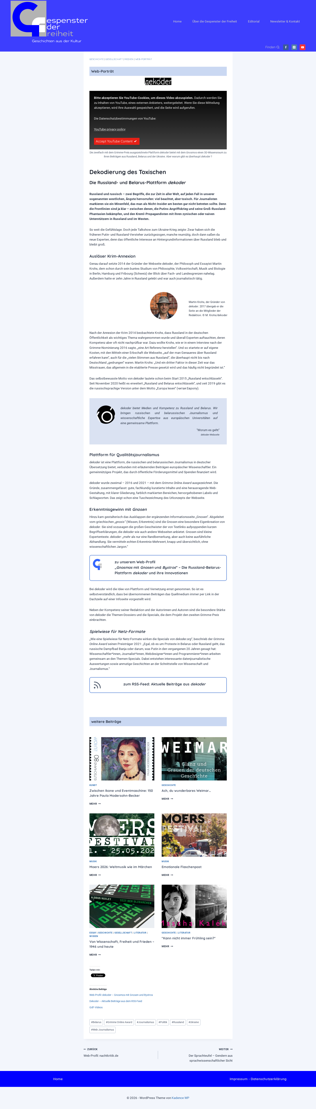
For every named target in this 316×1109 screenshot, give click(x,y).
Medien (129, 59)
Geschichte (96, 59)
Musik (93, 861)
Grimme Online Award (119, 1022)
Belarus (96, 1022)
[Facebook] (286, 47)
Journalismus (145, 1022)
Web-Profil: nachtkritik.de (101, 1052)
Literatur (140, 932)
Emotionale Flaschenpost (182, 867)
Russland (178, 1022)
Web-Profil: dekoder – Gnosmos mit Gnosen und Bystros (121, 994)
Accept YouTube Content (114, 141)
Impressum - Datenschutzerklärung (258, 1079)
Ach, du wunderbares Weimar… (186, 791)
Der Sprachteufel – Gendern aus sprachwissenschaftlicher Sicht (211, 1055)
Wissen (93, 936)
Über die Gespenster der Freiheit (214, 21)
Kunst (93, 785)
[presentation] (122, 758)
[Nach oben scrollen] (297, 1103)
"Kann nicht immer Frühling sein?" (189, 938)
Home (177, 21)
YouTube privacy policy (109, 129)
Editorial (253, 21)
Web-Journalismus (102, 1029)
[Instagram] (294, 47)
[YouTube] (302, 47)
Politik (163, 1022)
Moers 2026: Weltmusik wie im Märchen (120, 867)
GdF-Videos (96, 1007)
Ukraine (194, 1022)
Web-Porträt (143, 59)
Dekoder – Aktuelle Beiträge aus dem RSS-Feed (115, 1001)
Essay (92, 932)
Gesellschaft (114, 59)
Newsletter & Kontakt (285, 21)
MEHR (95, 803)
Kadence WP (180, 1098)
